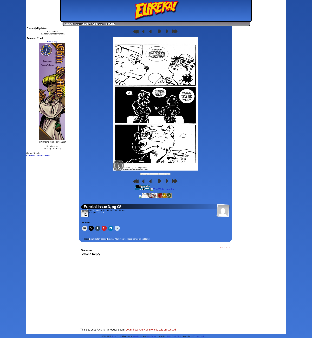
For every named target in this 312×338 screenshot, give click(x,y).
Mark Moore (120, 239)
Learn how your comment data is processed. (151, 329)
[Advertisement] (260, 75)
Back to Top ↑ (201, 336)
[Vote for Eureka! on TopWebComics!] (142, 189)
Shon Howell (144, 239)
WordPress (137, 336)
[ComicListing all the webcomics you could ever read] (149, 197)
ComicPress (151, 336)
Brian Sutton (94, 239)
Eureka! (157, 10)
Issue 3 (101, 213)
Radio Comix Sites (174, 336)
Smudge (96, 210)
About (68, 23)
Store (110, 23)
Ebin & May (52, 41)
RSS (193, 336)
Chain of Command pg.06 (38, 155)
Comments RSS (223, 247)
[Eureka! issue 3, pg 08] (155, 169)
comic (103, 239)
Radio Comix (132, 239)
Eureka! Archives (90, 23)
